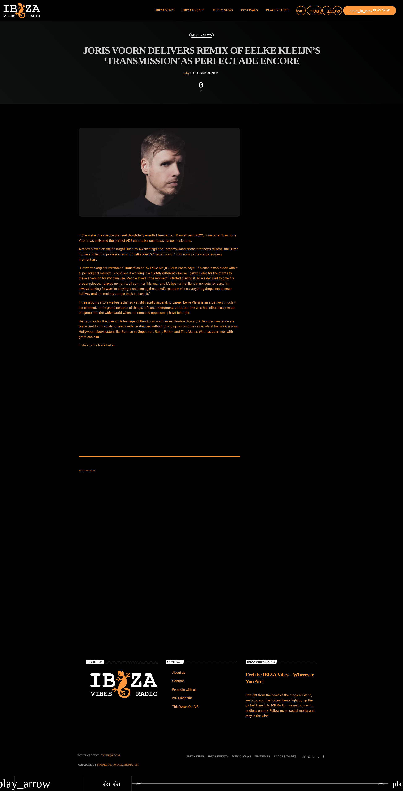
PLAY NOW (369, 10)
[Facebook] (323, 756)
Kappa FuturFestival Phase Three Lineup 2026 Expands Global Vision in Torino (295, 233)
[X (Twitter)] (309, 756)
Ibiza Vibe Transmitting (276, 292)
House (262, 284)
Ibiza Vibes (175, 561)
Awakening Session (282, 368)
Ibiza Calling (278, 325)
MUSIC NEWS (201, 35)
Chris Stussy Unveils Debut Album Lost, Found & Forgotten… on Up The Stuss (295, 168)
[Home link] (21, 10)
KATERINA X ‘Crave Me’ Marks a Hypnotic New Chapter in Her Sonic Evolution (294, 211)
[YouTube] (303, 756)
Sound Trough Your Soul (285, 411)
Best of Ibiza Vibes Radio (285, 347)
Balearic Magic (279, 390)
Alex (92, 470)
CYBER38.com (110, 755)
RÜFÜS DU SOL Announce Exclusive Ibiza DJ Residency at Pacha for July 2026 (295, 190)
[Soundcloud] (313, 756)
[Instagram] (318, 756)
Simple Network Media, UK (117, 764)
